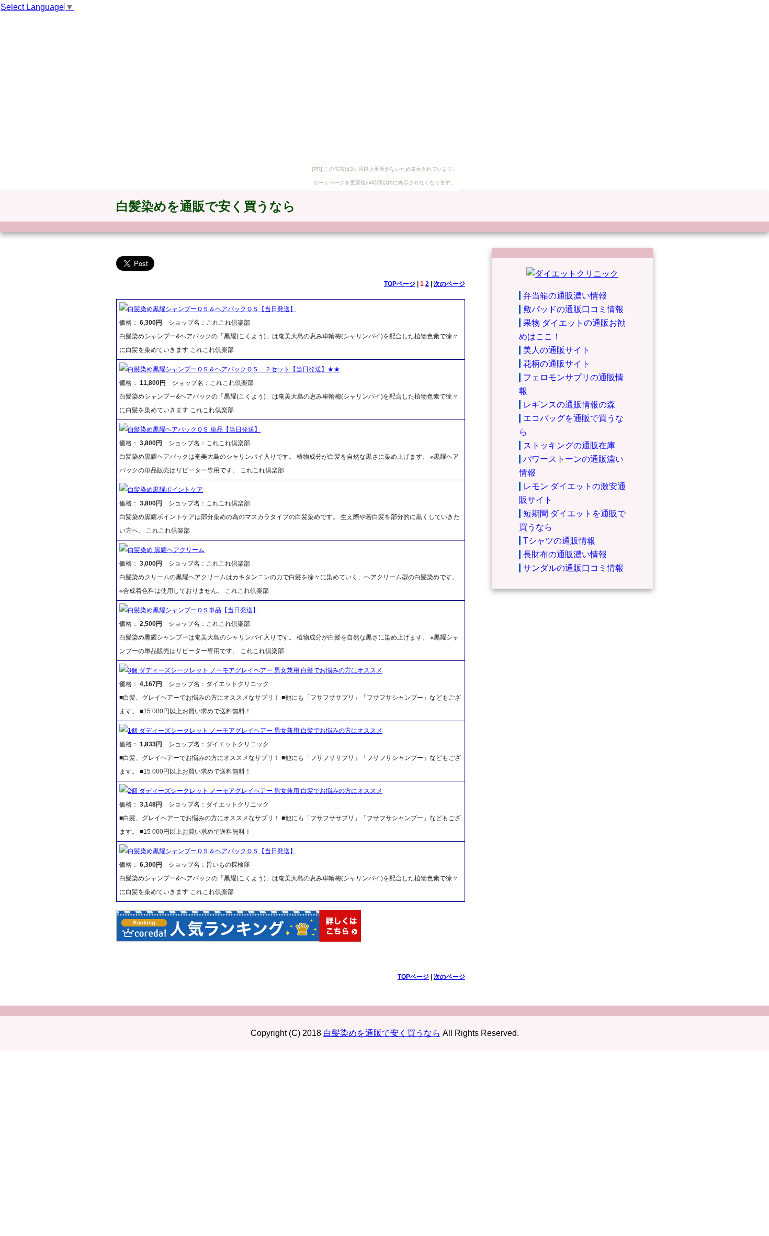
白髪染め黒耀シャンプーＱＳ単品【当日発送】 (193, 610)
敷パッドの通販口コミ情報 (573, 309)
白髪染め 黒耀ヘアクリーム (166, 550)
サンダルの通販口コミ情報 (573, 568)
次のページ (449, 284)
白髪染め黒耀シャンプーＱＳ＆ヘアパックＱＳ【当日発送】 (212, 309)
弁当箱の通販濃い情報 (565, 295)
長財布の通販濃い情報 (565, 554)
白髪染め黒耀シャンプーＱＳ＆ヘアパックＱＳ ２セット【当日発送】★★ (234, 369)
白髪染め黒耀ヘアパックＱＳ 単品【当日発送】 (194, 429)
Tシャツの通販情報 (559, 540)
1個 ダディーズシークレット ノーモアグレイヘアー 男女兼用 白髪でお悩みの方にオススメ (255, 730)
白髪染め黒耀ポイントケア (165, 489)
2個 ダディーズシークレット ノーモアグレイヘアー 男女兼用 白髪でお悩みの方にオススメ (255, 790)
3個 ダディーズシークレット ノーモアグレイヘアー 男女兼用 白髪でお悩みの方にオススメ (255, 670)
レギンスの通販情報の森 (569, 404)
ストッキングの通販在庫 (569, 445)
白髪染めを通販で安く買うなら (206, 206)
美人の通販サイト (556, 350)
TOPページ (399, 284)
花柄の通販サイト (556, 363)
